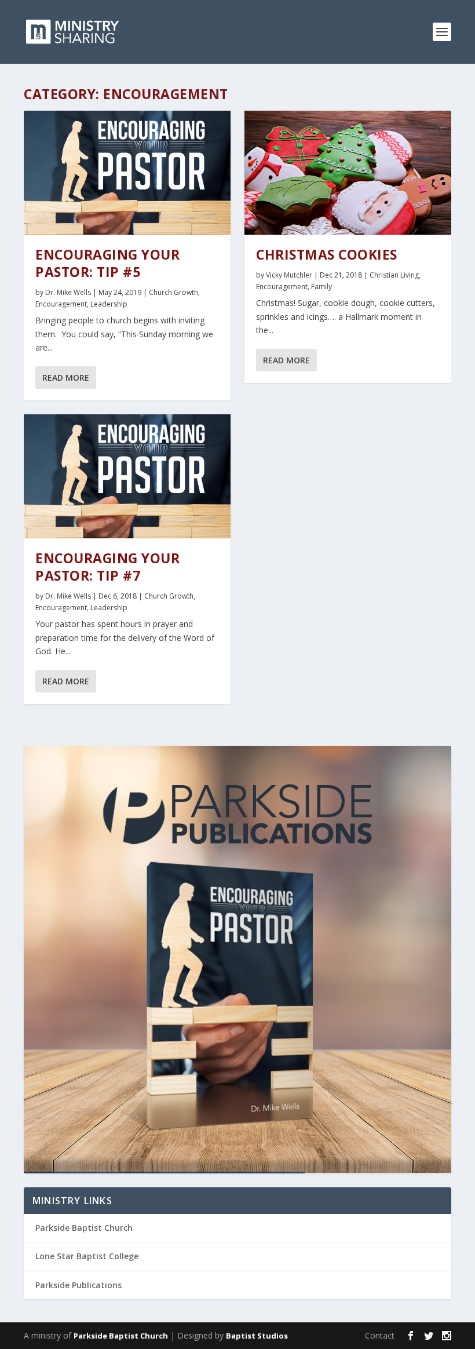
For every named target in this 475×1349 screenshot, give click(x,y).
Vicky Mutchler (289, 275)
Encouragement (61, 304)
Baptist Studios (257, 1335)
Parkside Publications (78, 1284)
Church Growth (173, 292)
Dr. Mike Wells (68, 292)
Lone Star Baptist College (86, 1256)
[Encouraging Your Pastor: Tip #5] (127, 173)
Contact (379, 1335)
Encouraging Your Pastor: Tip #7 (107, 567)
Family (321, 286)
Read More (65, 377)
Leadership (108, 304)
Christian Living (394, 275)
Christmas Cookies (326, 254)
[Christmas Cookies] (347, 173)
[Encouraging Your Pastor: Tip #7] (127, 476)
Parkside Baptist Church (84, 1227)
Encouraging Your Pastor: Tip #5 (107, 263)
